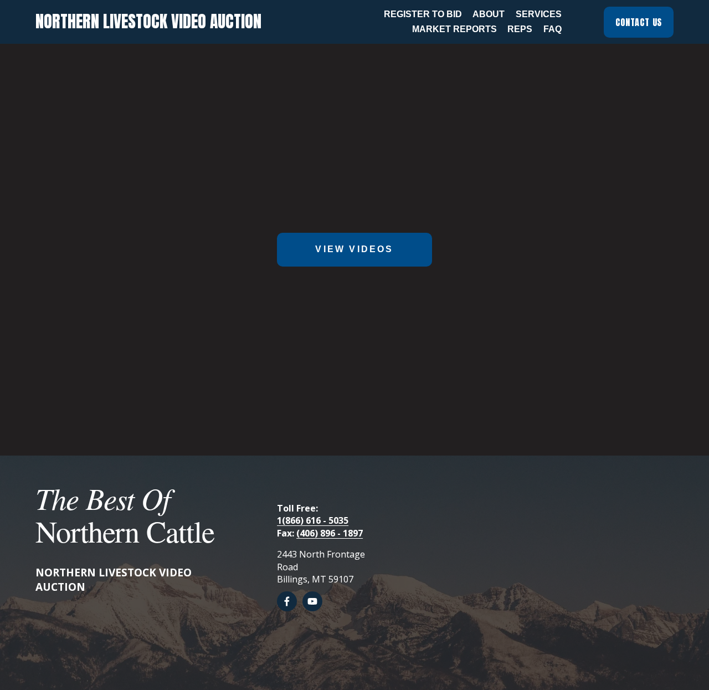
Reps (519, 29)
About (488, 14)
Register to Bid (423, 14)
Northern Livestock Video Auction (148, 21)
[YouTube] (312, 601)
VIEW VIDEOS (354, 249)
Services (539, 14)
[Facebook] (287, 601)
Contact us (638, 22)
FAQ (552, 29)
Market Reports (454, 29)
